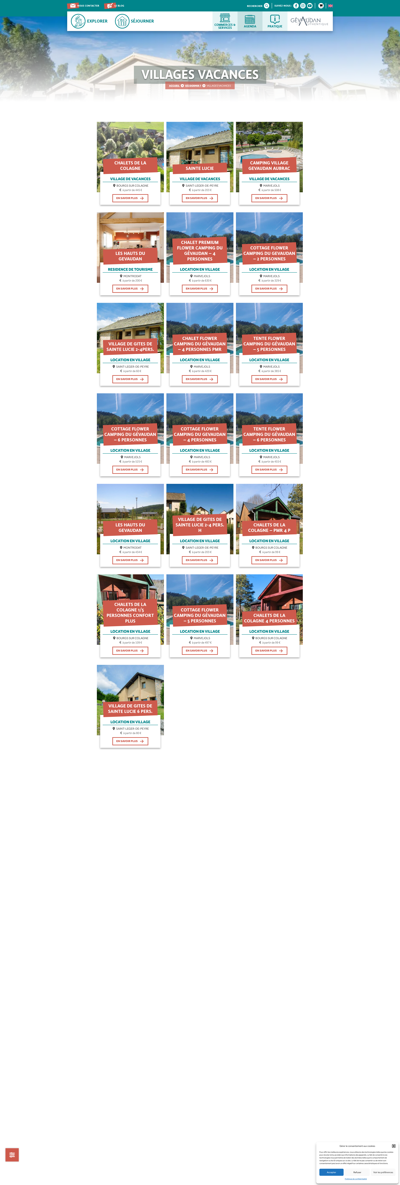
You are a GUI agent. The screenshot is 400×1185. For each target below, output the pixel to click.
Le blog (119, 5)
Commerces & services (225, 26)
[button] (393, 1146)
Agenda (250, 26)
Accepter (331, 1172)
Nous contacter (88, 5)
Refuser (357, 1172)
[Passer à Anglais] (330, 5)
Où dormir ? (193, 85)
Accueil (174, 85)
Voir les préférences (383, 1172)
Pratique (275, 26)
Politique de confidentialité (356, 1179)
